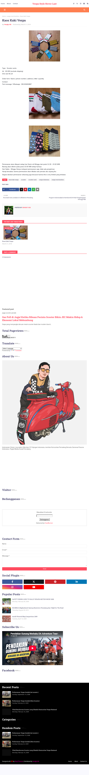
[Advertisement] (44, 470)
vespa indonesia (44, 180)
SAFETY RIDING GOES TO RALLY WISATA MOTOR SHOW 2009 (33, 599)
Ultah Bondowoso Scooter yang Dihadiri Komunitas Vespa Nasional (34, 709)
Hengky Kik (8, 24)
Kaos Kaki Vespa (7, 241)
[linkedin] (77, 582)
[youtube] (34, 587)
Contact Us (83, 761)
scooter (23, 180)
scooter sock (32, 180)
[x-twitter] (77, 4)
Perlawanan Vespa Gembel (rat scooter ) (25, 692)
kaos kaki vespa (13, 180)
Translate (18, 350)
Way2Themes (19, 761)
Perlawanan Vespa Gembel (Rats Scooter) (26, 701)
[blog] (55, 587)
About (76, 761)
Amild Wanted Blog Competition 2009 (24, 616)
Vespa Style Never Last (44, 3)
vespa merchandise (13, 16)
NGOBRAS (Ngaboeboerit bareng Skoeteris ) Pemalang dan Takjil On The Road (37, 608)
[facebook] (74, 4)
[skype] (87, 4)
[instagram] (80, 4)
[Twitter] (21, 189)
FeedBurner (49, 523)
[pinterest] (84, 4)
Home (4, 16)
